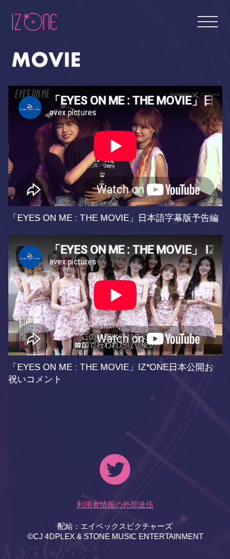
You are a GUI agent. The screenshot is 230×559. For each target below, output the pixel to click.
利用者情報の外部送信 (115, 504)
